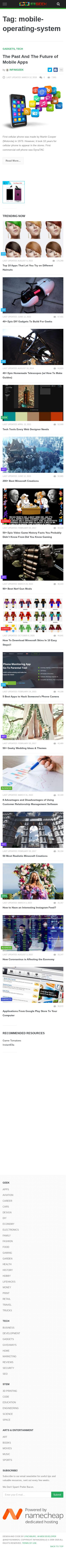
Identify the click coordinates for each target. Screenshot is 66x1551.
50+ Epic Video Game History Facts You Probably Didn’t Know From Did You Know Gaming (32, 534)
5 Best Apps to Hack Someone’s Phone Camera (31, 696)
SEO (5, 1374)
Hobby (7, 1276)
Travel (7, 1305)
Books (7, 1442)
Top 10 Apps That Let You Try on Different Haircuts (28, 267)
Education (9, 1402)
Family (7, 1235)
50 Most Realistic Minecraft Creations (25, 856)
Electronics (11, 1229)
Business (8, 1327)
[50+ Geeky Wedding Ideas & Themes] (33, 722)
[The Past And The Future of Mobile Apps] (33, 107)
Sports (7, 1460)
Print (6, 1293)
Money (7, 1287)
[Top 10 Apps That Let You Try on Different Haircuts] (33, 239)
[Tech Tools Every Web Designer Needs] (33, 403)
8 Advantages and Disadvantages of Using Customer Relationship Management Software (30, 802)
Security (8, 1368)
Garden (7, 1258)
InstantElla (8, 1044)
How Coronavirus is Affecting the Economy (28, 959)
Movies (7, 1448)
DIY (5, 1218)
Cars (6, 1206)
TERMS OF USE (29, 1543)
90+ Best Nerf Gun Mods (17, 588)
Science (8, 1414)
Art (5, 1437)
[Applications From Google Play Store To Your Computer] (33, 985)
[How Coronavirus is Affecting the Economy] (33, 933)
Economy (8, 1224)
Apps (6, 1189)
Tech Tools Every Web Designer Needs (26, 429)
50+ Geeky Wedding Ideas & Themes (24, 748)
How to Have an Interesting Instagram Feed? (29, 907)
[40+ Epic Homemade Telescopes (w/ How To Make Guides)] (33, 347)
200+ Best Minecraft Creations (21, 480)
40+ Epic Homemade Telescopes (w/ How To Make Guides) (32, 375)
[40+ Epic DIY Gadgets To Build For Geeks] (33, 295)
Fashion (8, 1241)
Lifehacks (9, 1281)
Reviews (8, 1362)
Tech (19, 48)
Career (7, 1201)
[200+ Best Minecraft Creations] (33, 455)
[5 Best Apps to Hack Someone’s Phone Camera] (33, 670)
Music (6, 1454)
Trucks (7, 1310)
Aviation (8, 1195)
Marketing (9, 1356)
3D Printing (10, 1391)
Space (6, 1420)
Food (6, 1247)
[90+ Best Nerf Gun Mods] (33, 562)
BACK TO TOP (56, 1546)
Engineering (11, 1408)
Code (6, 1396)
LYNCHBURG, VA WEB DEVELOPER (40, 1536)
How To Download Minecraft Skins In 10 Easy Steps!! (30, 642)
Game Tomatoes (12, 1040)
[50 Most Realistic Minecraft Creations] (33, 830)
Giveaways (10, 1345)
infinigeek (16, 69)
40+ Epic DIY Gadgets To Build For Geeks (27, 321)
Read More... (13, 160)
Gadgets (9, 48)
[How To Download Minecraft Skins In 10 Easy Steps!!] (33, 614)
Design (7, 1212)
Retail (7, 1299)
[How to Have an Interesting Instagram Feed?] (33, 881)
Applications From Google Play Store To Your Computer (30, 1013)
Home (6, 1350)
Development (11, 1333)
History (8, 1270)
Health (7, 1264)
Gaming (7, 1253)
